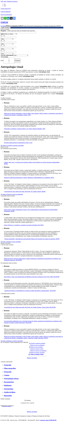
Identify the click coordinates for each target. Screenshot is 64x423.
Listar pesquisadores (6, 406)
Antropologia (8, 389)
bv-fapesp (3, 26)
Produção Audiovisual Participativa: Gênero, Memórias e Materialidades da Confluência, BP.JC (29, 177)
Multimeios (8, 385)
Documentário (9, 382)
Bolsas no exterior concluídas (37, 352)
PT (5, 4)
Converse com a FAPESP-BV (48, 420)
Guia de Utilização (5, 11)
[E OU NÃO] (3, 35)
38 (29, 343)
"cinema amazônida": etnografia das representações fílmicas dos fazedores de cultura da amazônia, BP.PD (32, 239)
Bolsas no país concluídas (37, 347)
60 (29, 347)
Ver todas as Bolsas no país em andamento (12, 194)
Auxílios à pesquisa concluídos (38, 343)
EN (5, 5)
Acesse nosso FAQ (6, 8)
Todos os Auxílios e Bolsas (37, 354)
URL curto (3, 1)
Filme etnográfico (10, 368)
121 (29, 354)
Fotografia (7, 365)
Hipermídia (8, 395)
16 (29, 352)
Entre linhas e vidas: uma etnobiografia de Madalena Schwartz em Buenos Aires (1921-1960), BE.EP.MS (31, 276)
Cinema (6, 375)
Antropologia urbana (11, 378)
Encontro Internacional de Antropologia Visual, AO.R (18, 142)
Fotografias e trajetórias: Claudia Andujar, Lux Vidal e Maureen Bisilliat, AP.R (24, 128)
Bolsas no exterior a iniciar (37, 348)
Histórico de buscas (12, 1)
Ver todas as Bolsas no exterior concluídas (12, 341)
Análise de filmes (9, 392)
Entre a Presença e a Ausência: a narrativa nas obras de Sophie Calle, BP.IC (24, 225)
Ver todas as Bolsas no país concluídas (11, 241)
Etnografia (7, 372)
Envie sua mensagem (6, 14)
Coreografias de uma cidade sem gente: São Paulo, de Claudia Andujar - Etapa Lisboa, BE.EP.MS (30, 307)
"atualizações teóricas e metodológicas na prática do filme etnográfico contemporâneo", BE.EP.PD (30, 290)
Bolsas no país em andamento (38, 345)
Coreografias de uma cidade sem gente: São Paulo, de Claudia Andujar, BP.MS (25, 191)
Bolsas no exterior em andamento (38, 350)
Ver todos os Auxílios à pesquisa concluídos (12, 145)
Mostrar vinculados (32, 358)
